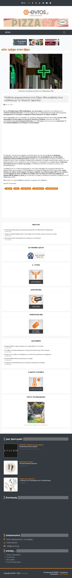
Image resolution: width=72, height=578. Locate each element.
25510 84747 (12, 543)
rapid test (8, 188)
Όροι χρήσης (11, 559)
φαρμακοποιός (26, 188)
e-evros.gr (24, 573)
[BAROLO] (36, 22)
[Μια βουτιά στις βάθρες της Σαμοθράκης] (36, 412)
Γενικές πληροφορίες (14, 555)
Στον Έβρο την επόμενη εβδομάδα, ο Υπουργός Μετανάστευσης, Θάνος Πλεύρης (27, 350)
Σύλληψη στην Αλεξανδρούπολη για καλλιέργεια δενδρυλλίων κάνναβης (24, 362)
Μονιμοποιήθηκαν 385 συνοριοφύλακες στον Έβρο (18, 358)
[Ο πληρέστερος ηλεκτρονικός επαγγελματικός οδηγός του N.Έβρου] (36, 13)
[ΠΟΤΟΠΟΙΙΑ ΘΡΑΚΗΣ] (52, 42)
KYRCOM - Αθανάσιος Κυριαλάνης (31, 445)
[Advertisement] (36, 138)
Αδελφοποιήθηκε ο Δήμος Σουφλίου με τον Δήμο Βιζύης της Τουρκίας (24, 346)
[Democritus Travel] (11, 467)
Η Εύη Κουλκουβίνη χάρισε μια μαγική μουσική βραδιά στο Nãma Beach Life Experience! (28, 230)
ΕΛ (24, 3)
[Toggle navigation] (64, 32)
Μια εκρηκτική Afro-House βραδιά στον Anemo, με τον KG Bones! (22, 238)
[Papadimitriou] (36, 42)
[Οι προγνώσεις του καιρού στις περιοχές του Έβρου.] (36, 384)
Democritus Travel (26, 462)
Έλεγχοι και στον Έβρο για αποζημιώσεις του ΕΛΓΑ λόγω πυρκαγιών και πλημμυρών (27, 354)
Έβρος (17, 188)
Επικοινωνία (11, 557)
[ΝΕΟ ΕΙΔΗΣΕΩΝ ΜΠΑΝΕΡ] (36, 215)
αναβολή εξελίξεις (52, 188)
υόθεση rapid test (38, 188)
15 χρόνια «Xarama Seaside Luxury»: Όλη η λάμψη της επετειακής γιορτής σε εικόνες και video (30, 234)
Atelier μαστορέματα (27, 479)
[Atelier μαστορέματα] (11, 484)
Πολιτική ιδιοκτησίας (14, 562)
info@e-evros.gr (13, 546)
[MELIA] (19, 42)
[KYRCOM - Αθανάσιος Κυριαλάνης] (11, 450)
